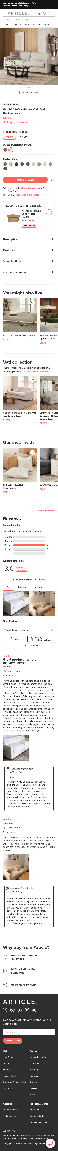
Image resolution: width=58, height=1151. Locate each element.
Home (5, 25)
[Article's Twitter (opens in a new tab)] (27, 1010)
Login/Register (9, 1110)
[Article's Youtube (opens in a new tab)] (34, 1010)
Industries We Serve (39, 1122)
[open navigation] (5, 13)
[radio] (5, 150)
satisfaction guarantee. (27, 195)
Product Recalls (10, 1076)
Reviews (33, 1082)
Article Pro (34, 1110)
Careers (33, 1088)
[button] (39, 13)
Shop (47, 1138)
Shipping (7, 1063)
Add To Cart (26, 180)
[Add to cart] (49, 212)
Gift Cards (34, 1063)
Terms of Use (9, 1136)
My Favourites (9, 1116)
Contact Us (8, 1088)
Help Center (8, 1057)
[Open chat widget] (50, 1143)
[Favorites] (49, 13)
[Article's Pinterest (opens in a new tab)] (12, 1010)
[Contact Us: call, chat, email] (39, 13)
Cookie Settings (22, 1138)
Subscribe (13, 1041)
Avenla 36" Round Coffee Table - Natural (31, 214)
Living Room (16, 25)
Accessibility (37, 1138)
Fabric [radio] (9, 137)
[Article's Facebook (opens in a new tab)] (20, 1010)
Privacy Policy (23, 1136)
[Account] (44, 13)
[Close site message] (52, 4)
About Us (34, 1076)
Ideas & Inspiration (38, 1057)
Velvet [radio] (24, 137)
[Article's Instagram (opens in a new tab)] (5, 1010)
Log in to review (46, 511)
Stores (33, 1095)
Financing (34, 1070)
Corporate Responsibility (14, 1082)
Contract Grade (37, 1116)
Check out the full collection (34, 371)
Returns (6, 1070)
